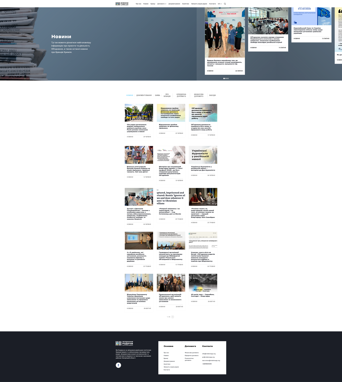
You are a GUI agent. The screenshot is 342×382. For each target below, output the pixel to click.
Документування (174, 4)
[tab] (130, 95)
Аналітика (185, 4)
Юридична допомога (191, 355)
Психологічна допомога (189, 359)
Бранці (153, 4)
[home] (122, 3)
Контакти (212, 4)
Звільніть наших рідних (199, 4)
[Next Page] (172, 317)
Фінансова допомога (192, 352)
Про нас (138, 4)
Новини (145, 4)
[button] (161, 4)
